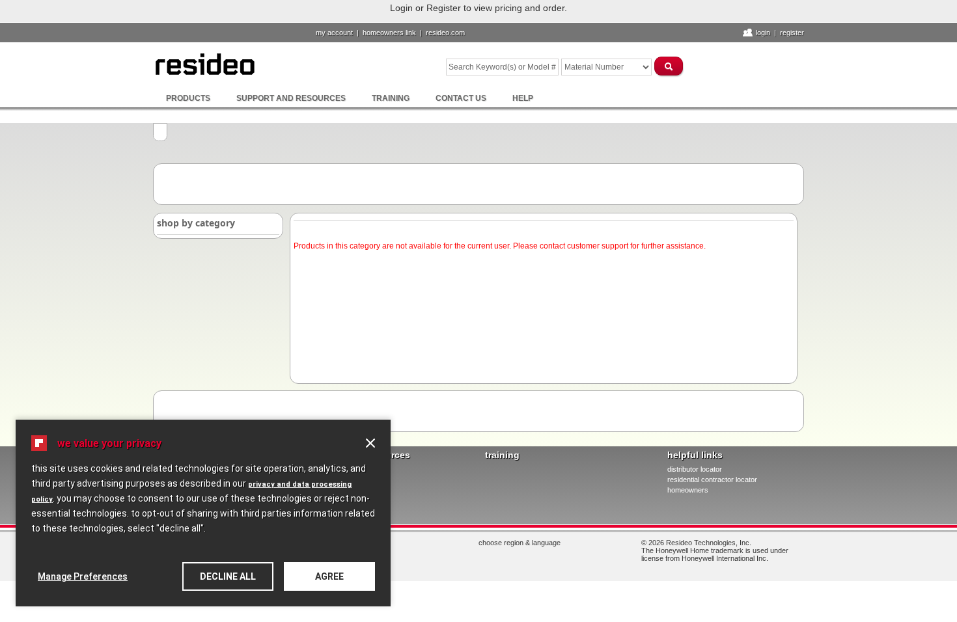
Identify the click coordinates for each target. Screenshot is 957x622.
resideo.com (445, 32)
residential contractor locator (712, 479)
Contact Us (461, 98)
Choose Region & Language (519, 543)
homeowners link (389, 32)
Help (522, 98)
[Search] (669, 66)
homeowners (687, 490)
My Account (334, 32)
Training (390, 98)
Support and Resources (291, 98)
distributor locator (694, 469)
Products (188, 98)
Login (763, 32)
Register (792, 32)
